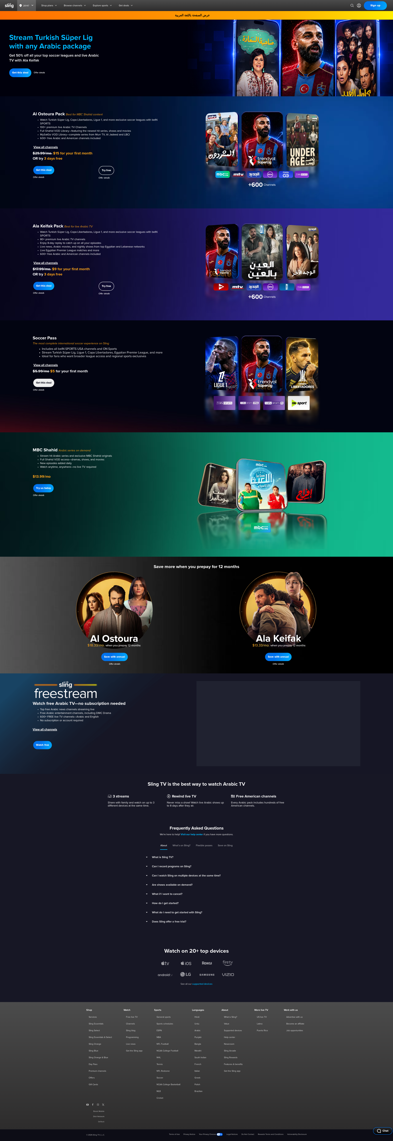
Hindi (197, 1017)
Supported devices (233, 1031)
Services (93, 1017)
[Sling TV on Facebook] (92, 1104)
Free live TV (132, 1017)
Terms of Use (174, 1134)
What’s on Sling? (181, 845)
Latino (260, 1024)
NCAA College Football (167, 1051)
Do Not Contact (247, 1134)
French (198, 1064)
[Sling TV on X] (103, 1104)
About (163, 845)
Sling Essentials (96, 1024)
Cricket (160, 1098)
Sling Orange (95, 1044)
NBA (159, 1037)
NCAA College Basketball (168, 1084)
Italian (197, 1071)
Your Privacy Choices (208, 1134)
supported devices (202, 984)
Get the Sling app (134, 1051)
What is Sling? (230, 1017)
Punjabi (198, 1037)
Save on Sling (225, 845)
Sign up (375, 5)
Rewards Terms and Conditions (271, 1134)
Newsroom (229, 1044)
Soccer (160, 1078)
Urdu (197, 1024)
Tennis (160, 1064)
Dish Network (98, 1117)
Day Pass (93, 1064)
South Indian (200, 1057)
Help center (229, 1037)
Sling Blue (93, 1051)
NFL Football (163, 1044)
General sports (164, 1017)
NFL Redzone (163, 1071)
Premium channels (97, 1071)
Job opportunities (294, 1031)
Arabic (197, 1031)
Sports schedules (165, 1024)
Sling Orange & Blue (98, 1057)
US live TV (262, 1017)
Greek (197, 1078)
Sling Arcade (230, 1051)
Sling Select (94, 1031)
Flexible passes (204, 845)
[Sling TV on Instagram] (98, 1104)
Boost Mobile (98, 1111)
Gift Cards (93, 1084)
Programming (132, 1037)
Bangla (198, 1044)
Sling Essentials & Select (100, 1037)
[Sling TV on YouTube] (87, 1104)
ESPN (159, 1031)
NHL (159, 1057)
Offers (92, 1078)
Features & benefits (233, 1064)
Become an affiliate (295, 1024)
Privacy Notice (189, 1134)
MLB (159, 1091)
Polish (197, 1084)
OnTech (101, 1122)
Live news (131, 1044)
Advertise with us (294, 1017)
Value (226, 1024)
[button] (20, 72)
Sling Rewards (230, 1057)
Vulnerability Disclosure (297, 1134)
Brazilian (198, 1091)
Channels (130, 1024)
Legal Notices (232, 1134)
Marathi (198, 1051)
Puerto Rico (262, 1031)
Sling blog (130, 1031)
